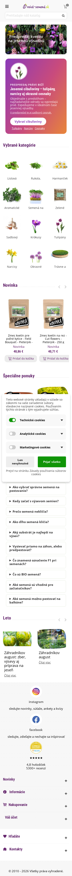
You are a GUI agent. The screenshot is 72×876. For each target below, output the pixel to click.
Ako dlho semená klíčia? (31, 522)
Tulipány (17, 128)
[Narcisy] (12, 253)
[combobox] (32, 15)
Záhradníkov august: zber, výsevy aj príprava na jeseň (15, 661)
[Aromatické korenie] (12, 194)
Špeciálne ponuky (19, 375)
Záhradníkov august (49, 655)
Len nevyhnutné (20, 462)
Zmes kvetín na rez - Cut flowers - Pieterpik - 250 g (53, 339)
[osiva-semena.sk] (36, 5)
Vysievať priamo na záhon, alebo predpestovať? (35, 548)
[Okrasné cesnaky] (36, 253)
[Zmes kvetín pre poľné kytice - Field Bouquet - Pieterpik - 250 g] (18, 314)
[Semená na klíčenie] (36, 194)
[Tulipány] (60, 224)
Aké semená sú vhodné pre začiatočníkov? (31, 586)
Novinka (10, 285)
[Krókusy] (36, 224)
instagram (36, 702)
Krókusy (36, 237)
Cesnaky (40, 128)
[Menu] (7, 6)
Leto (7, 617)
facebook (36, 730)
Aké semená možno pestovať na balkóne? (34, 600)
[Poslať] (63, 15)
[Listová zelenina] (12, 165)
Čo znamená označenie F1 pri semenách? (32, 562)
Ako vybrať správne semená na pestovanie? (34, 489)
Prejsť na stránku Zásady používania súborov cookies (36, 472)
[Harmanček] (60, 165)
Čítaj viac (10, 675)
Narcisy (28, 128)
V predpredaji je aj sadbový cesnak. (31, 112)
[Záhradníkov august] (52, 638)
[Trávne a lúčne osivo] (60, 253)
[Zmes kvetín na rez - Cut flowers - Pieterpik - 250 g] (53, 314)
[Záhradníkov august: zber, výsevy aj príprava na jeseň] (17, 638)
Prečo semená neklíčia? (30, 511)
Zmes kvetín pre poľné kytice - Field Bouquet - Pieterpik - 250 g (19, 340)
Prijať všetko (52, 461)
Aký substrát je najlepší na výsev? (31, 534)
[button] (25, 49)
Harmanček (60, 178)
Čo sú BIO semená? (27, 574)
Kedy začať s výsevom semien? (36, 501)
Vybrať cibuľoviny (28, 121)
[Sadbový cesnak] (12, 224)
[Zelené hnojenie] (60, 194)
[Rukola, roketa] (36, 165)
